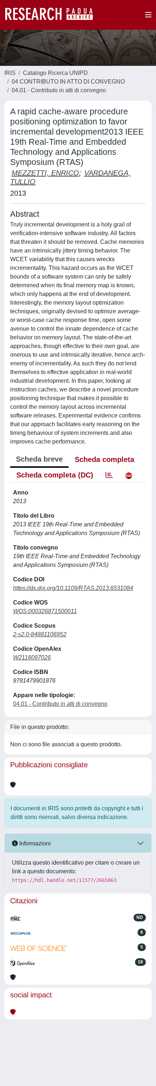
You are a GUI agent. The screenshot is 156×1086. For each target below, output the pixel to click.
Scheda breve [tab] (39, 459)
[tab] (109, 475)
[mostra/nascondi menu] (148, 14)
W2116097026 (32, 657)
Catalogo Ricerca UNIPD (55, 73)
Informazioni (34, 843)
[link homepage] (52, 14)
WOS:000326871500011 (45, 611)
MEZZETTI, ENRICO (45, 173)
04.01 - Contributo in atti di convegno (59, 90)
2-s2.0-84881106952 (39, 634)
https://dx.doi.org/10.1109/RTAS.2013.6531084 (73, 588)
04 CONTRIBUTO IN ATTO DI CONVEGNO (68, 82)
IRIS (10, 73)
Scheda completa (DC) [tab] (54, 475)
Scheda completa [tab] (104, 459)
